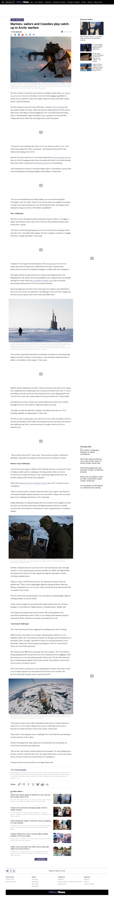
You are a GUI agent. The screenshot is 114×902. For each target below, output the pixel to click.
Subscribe (35, 879)
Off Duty (83, 2)
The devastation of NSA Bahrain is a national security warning (91, 487)
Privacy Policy (10, 879)
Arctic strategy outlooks (62, 157)
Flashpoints (48, 2)
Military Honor (98, 2)
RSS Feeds (35, 884)
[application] (92, 28)
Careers (86, 881)
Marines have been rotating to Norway (33, 483)
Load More (41, 859)
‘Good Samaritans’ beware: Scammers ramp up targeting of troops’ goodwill (30, 822)
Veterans (90, 2)
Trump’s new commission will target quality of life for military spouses (28, 809)
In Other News (16, 791)
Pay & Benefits (39, 2)
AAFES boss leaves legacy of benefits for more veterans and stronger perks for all (30, 796)
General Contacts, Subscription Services (70, 881)
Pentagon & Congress (73, 2)
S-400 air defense (58, 107)
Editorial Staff (62, 884)
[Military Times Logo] (22, 2)
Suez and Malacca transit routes (41, 280)
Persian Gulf (51, 264)
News (31, 2)
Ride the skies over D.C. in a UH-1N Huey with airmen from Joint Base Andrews (91, 38)
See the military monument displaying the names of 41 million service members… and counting (97, 57)
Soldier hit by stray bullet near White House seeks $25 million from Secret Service (29, 848)
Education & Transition (59, 2)
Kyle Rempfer (17, 32)
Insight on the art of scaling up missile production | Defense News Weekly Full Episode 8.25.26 (97, 67)
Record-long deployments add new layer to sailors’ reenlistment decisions (91, 470)
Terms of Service (11, 881)
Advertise (60, 879)
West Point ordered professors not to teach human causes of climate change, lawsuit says (91, 461)
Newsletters (35, 881)
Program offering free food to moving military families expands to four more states (29, 835)
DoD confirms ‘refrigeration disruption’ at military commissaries (89, 452)
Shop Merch (35, 886)
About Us (86, 879)
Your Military (17, 20)
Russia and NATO (43, 163)
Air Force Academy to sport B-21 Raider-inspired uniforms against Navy (97, 47)
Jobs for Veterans (89, 884)
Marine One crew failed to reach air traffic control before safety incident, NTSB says (91, 479)
